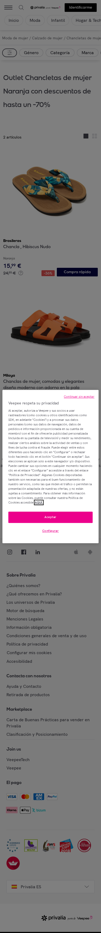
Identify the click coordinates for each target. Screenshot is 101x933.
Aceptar (50, 517)
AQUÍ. (39, 502)
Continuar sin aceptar (79, 396)
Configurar (50, 531)
